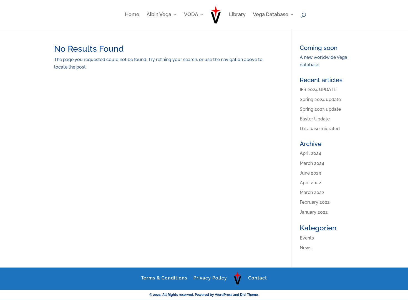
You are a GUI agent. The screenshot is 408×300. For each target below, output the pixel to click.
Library (237, 14)
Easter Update (315, 119)
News (305, 247)
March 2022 (312, 192)
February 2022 (315, 202)
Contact (257, 278)
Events (307, 238)
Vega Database (270, 14)
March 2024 (312, 163)
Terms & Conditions (164, 278)
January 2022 (314, 212)
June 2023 (310, 173)
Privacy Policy (210, 278)
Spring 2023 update (320, 109)
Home (132, 14)
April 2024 (310, 153)
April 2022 (310, 182)
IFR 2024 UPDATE (318, 89)
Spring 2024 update (320, 99)
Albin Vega (159, 14)
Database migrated (320, 128)
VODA (191, 14)
